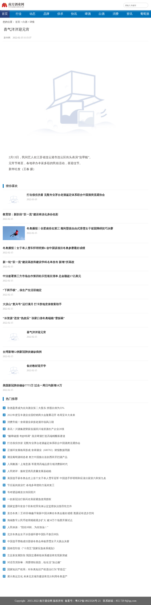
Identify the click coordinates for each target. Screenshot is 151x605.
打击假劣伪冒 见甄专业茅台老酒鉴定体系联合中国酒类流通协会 (43, 443)
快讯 (74, 13)
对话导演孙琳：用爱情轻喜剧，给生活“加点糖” (34, 562)
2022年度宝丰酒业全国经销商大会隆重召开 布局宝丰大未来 (41, 415)
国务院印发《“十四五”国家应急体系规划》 (31, 548)
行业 (19, 13)
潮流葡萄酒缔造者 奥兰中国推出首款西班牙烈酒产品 (37, 457)
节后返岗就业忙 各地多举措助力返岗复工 (31, 485)
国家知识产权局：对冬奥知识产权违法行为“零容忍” (36, 569)
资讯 (129, 13)
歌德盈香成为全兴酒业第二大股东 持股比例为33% (35, 408)
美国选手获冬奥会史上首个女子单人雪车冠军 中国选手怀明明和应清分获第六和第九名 (56, 478)
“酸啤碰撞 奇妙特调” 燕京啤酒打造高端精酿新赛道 (36, 436)
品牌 (46, 13)
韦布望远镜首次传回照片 (21, 492)
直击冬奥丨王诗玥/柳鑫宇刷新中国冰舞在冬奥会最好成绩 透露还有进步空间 (50, 513)
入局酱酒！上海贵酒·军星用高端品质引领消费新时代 (37, 464)
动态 (32, 13)
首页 (5, 13)
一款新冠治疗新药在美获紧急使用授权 (29, 499)
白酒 (102, 13)
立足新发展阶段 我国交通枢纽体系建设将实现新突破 (37, 555)
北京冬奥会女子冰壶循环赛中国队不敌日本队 (33, 534)
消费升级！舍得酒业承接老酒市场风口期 (30, 422)
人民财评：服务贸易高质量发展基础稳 (29, 471)
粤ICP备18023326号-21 (88, 600)
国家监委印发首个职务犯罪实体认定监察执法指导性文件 (39, 506)
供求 (60, 13)
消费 (116, 13)
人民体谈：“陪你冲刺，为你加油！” (27, 527)
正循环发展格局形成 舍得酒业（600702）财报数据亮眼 (38, 450)
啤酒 (88, 13)
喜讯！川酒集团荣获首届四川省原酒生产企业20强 (35, 429)
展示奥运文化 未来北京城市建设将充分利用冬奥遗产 (37, 576)
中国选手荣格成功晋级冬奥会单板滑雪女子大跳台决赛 (38, 541)
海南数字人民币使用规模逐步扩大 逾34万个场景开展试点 (40, 520)
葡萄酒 (144, 13)
